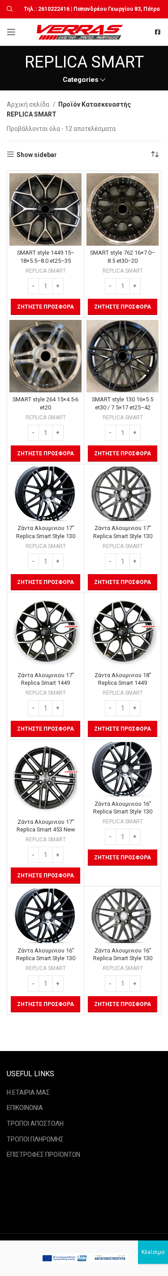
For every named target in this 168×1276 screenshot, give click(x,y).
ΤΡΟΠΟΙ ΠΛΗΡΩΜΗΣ (35, 1139)
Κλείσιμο (153, 1252)
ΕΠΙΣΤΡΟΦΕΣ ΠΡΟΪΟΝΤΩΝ (43, 1154)
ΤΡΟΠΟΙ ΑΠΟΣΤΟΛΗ (35, 1123)
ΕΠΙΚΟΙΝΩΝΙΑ (25, 1107)
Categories (81, 79)
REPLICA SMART (46, 271)
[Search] (8, 9)
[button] (45, 307)
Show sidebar (37, 154)
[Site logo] (81, 31)
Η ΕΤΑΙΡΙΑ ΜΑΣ (28, 1092)
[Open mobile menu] (11, 32)
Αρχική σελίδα (29, 104)
